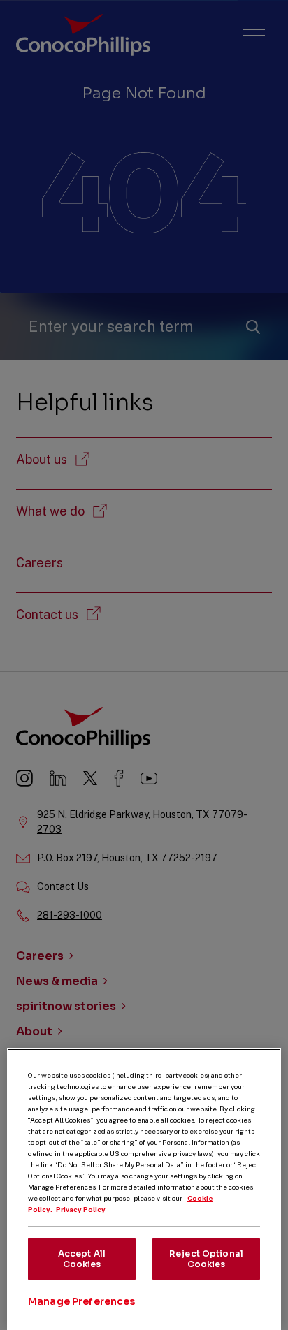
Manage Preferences (82, 1301)
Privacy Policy (81, 1209)
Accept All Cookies (82, 1258)
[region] (144, 1189)
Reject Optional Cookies (206, 1258)
